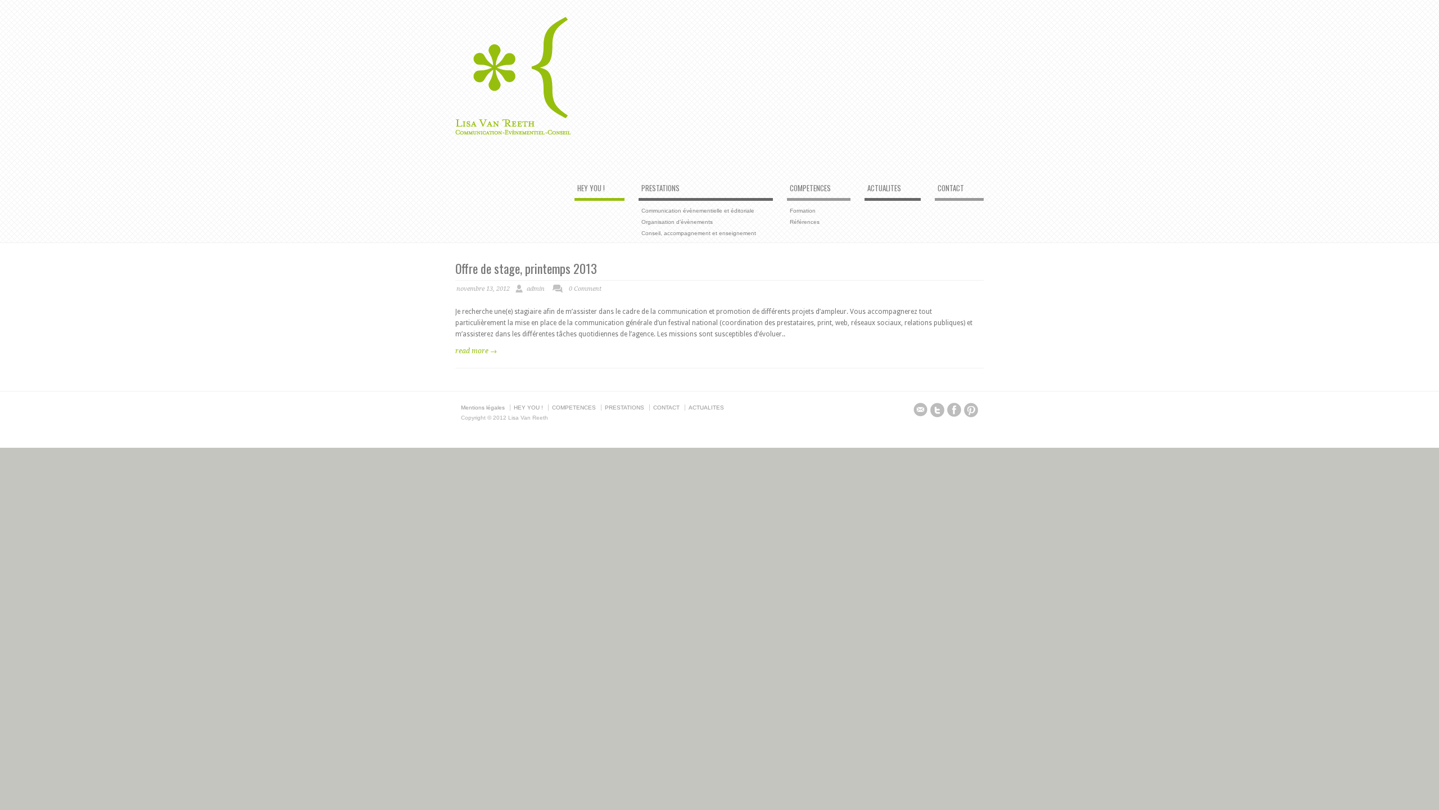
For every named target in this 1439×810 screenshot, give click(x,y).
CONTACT (951, 188)
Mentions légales (483, 407)
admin (536, 288)
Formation (803, 211)
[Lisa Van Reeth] (513, 133)
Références (805, 222)
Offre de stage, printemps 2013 (526, 268)
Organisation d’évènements (677, 222)
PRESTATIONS (660, 188)
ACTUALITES (884, 188)
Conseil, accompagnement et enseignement (698, 233)
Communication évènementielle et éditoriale (697, 211)
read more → (476, 351)
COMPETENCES (810, 188)
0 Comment (585, 288)
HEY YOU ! (591, 188)
